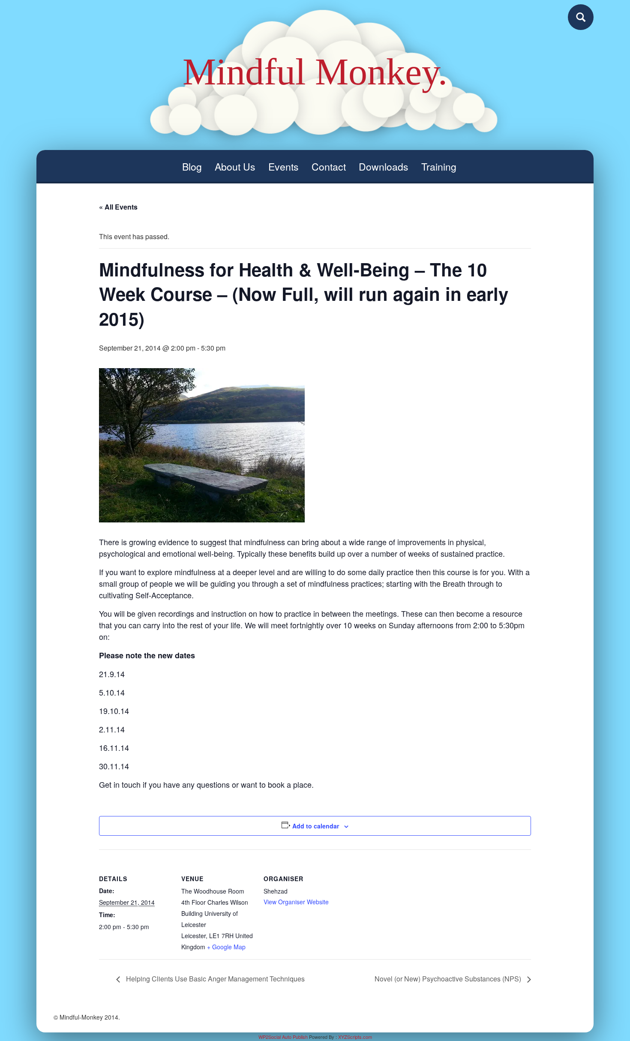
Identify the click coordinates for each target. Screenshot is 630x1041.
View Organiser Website (296, 901)
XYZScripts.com (355, 1036)
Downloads (383, 166)
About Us (235, 166)
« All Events (118, 207)
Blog (192, 166)
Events (283, 166)
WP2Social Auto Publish (283, 1036)
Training (438, 166)
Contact (329, 166)
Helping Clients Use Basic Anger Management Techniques (214, 979)
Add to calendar (315, 826)
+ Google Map (226, 946)
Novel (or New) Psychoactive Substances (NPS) (449, 979)
